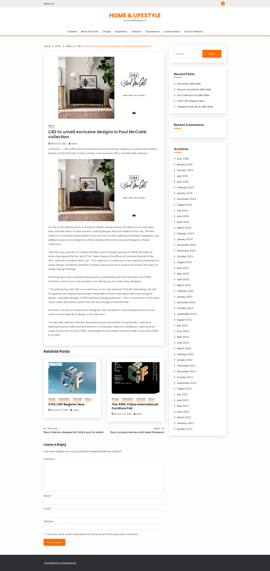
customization (172, 31)
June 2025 (183, 181)
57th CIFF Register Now (66, 404)
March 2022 (184, 348)
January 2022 (184, 359)
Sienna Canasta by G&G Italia (194, 89)
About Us (49, 3)
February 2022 (185, 354)
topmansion (152, 31)
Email (48, 508)
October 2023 (185, 256)
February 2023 (185, 290)
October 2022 (185, 308)
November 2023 (186, 250)
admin (74, 143)
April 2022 (183, 342)
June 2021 (183, 400)
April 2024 (183, 221)
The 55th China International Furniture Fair (135, 406)
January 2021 (184, 428)
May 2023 (183, 273)
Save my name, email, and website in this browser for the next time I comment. (92, 534)
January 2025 (184, 193)
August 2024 (184, 204)
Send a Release (193, 31)
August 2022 (184, 319)
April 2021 (183, 411)
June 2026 (183, 158)
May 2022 (183, 336)
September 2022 (187, 313)
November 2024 (186, 198)
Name (48, 495)
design (107, 31)
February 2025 (185, 187)
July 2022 (182, 325)
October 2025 (185, 170)
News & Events (90, 31)
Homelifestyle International (60, 562)
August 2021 (184, 388)
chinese (72, 31)
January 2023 (184, 296)
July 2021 (182, 394)
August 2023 (184, 262)
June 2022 (183, 331)
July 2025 (182, 175)
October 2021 (185, 377)
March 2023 (184, 285)
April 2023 (183, 279)
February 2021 (185, 423)
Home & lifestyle (135, 15)
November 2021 (186, 371)
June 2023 (183, 267)
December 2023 (186, 244)
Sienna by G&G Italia (189, 83)
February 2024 (185, 233)
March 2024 (184, 227)
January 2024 (184, 239)
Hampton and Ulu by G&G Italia (195, 106)
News (51, 125)
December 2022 (186, 302)
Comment (49, 458)
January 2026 (184, 164)
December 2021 (186, 365)
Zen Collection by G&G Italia (193, 95)
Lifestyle (136, 31)
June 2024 (183, 216)
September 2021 (187, 382)
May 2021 (183, 405)
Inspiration (121, 31)
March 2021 (184, 417)
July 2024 (182, 210)
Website (48, 521)
